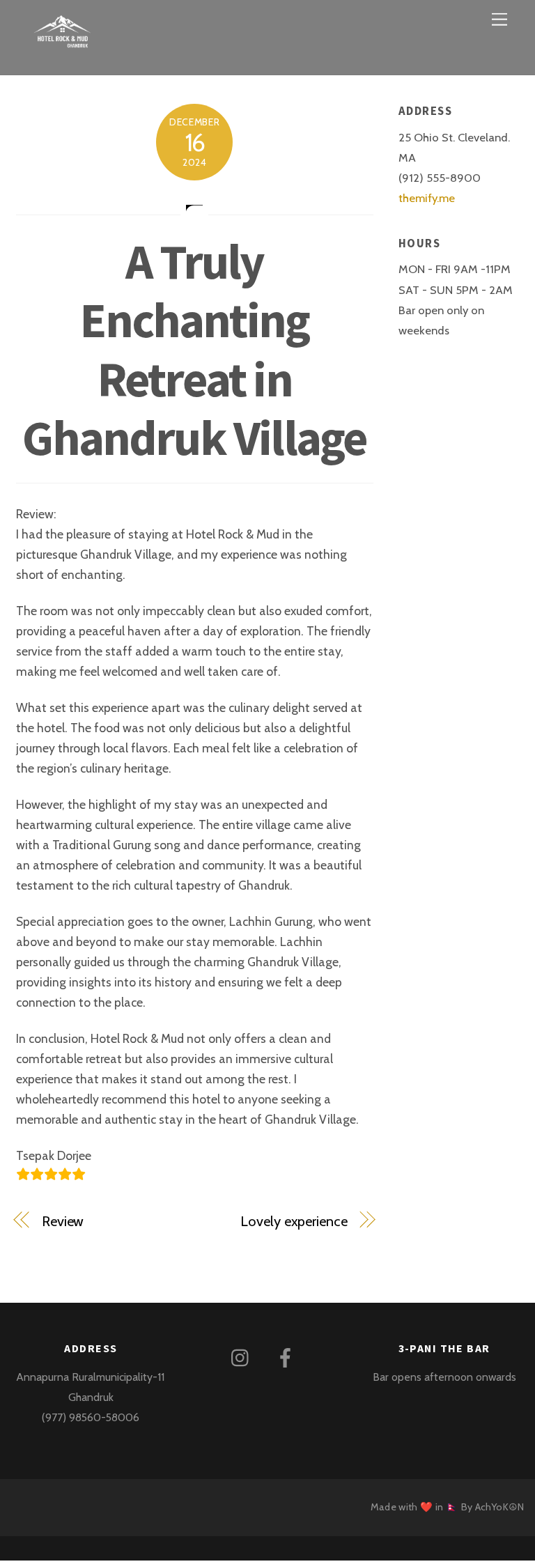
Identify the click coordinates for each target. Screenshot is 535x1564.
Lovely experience (293, 1221)
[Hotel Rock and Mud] (62, 45)
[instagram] (243, 1356)
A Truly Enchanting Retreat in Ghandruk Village (194, 349)
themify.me (426, 198)
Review (63, 1221)
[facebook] (288, 1356)
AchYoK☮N (500, 1507)
